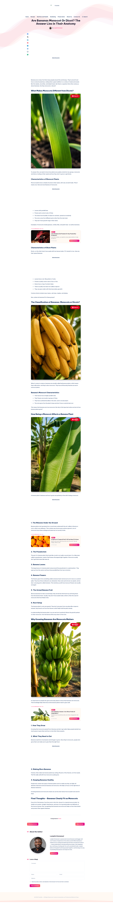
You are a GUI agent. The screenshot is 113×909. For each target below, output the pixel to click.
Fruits (59, 818)
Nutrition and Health (42, 16)
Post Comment (35, 885)
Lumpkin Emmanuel (57, 836)
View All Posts (54, 853)
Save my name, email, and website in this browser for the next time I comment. (50, 881)
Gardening (53, 16)
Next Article (80, 824)
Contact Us (77, 16)
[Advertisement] (56, 69)
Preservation (61, 16)
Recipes (33, 16)
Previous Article (33, 824)
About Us (69, 16)
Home (27, 16)
